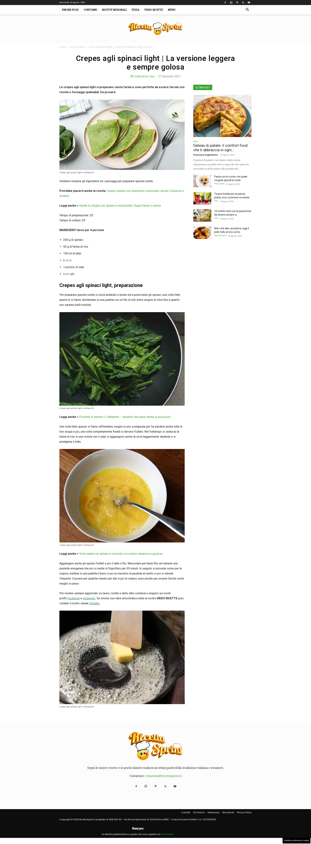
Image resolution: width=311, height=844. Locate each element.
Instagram (89, 598)
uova (68, 260)
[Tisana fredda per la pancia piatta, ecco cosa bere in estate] (202, 198)
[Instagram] (231, 2)
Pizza (135, 9)
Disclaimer (228, 812)
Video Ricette (153, 9)
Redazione (213, 812)
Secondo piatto (77, 46)
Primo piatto (219, 183)
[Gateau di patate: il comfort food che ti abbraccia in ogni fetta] (222, 116)
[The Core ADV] (138, 829)
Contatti (185, 812)
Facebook (73, 598)
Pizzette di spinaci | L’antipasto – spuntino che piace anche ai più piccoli (124, 417)
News (171, 9)
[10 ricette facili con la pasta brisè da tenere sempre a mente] (202, 215)
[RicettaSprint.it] (155, 29)
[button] (247, 10)
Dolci (216, 201)
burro (66, 274)
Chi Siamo (199, 812)
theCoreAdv (167, 834)
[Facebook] (225, 2)
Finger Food (70, 9)
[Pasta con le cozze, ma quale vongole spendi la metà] (202, 181)
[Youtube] (249, 2)
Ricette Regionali (114, 9)
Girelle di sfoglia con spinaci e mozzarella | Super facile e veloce (120, 205)
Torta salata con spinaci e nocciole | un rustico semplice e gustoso (121, 553)
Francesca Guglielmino (205, 154)
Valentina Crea (144, 76)
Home (62, 46)
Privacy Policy (244, 812)
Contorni (90, 9)
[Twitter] (243, 2)
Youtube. (94, 603)
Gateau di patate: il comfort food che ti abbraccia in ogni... (220, 147)
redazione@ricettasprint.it (163, 776)
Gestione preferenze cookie (296, 840)
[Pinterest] (237, 2)
